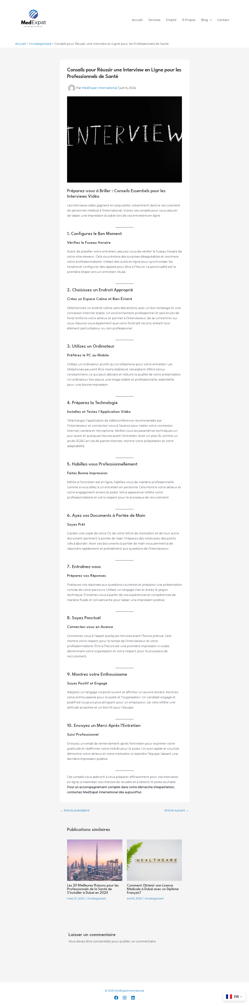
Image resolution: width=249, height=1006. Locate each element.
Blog (204, 20)
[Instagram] (124, 998)
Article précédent (75, 810)
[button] (210, 20)
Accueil (137, 20)
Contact (223, 20)
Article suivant (176, 810)
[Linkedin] (133, 998)
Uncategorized (96, 898)
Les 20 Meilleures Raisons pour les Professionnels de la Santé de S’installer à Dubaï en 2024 (93, 889)
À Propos (188, 20)
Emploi (171, 20)
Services (154, 20)
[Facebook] (116, 998)
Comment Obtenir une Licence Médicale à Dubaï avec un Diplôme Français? (153, 889)
